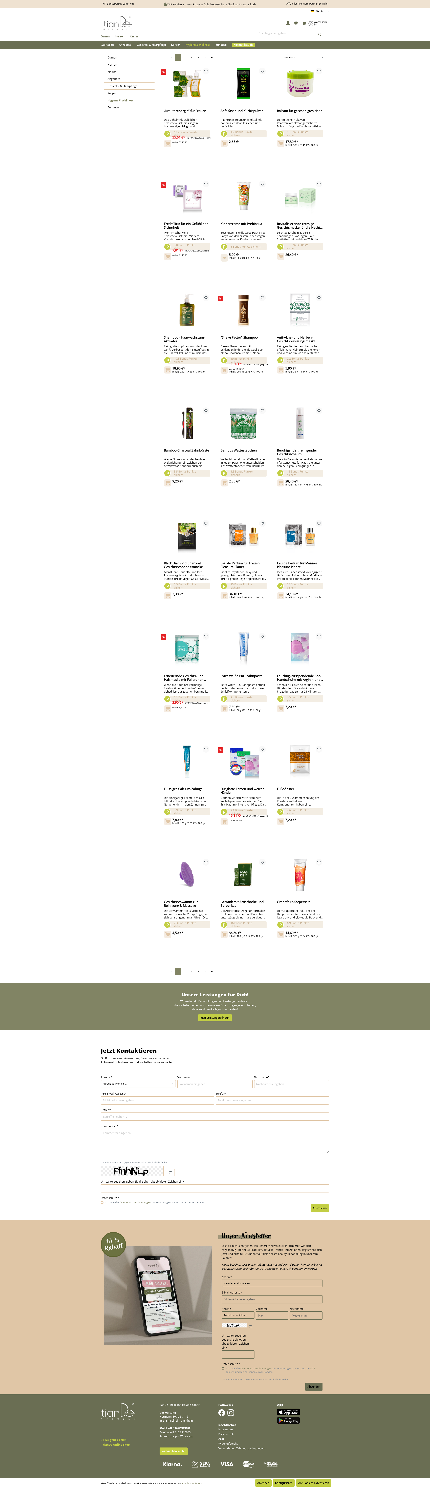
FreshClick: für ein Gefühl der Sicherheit (186, 225)
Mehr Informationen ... (192, 1482)
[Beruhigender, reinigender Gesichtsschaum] (300, 423)
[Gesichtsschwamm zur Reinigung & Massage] (187, 875)
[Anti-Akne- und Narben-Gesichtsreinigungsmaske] (300, 310)
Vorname (262, 1309)
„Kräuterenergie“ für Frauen (185, 111)
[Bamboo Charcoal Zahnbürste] (187, 423)
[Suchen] (321, 33)
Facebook (221, 1412)
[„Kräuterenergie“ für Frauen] (187, 84)
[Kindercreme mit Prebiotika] (244, 196)
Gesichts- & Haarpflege (122, 86)
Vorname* (184, 1077)
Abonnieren (313, 1387)
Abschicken (320, 1208)
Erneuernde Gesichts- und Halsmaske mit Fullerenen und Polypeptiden (184, 677)
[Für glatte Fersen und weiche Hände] (244, 762)
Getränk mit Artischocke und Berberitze (242, 903)
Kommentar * (109, 1126)
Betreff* (106, 1110)
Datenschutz (226, 1434)
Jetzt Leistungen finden (215, 1018)
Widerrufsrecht (228, 1443)
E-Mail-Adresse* (232, 1292)
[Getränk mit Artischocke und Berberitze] (244, 875)
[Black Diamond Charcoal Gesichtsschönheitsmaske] (187, 536)
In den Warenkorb (187, 145)
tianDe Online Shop (116, 1444)
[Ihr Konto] (288, 23)
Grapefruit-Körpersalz (293, 902)
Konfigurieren (284, 1483)
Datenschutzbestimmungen (135, 1202)
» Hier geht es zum (113, 1440)
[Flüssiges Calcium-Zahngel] (187, 762)
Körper (112, 93)
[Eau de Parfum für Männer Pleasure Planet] (300, 536)
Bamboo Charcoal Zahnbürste (186, 450)
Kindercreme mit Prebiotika (241, 224)
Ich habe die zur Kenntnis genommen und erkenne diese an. (155, 1202)
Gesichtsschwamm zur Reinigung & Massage (181, 903)
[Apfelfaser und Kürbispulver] (244, 84)
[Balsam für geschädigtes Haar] (300, 84)
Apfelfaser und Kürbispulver (242, 111)
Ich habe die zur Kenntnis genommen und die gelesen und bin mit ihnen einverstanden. (270, 1370)
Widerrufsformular (174, 1451)
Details (244, 255)
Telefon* (221, 1093)
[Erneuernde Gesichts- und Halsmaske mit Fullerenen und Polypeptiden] (187, 649)
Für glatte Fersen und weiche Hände (242, 790)
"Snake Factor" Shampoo (239, 338)
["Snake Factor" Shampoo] (244, 310)
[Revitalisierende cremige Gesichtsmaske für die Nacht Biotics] (300, 196)
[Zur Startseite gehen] (117, 23)
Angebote (114, 79)
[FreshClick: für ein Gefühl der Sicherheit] (187, 196)
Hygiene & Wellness (121, 100)
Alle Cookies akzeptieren (313, 1483)
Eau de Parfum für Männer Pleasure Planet (297, 565)
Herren (112, 64)
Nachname (297, 1309)
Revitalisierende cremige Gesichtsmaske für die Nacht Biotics (298, 225)
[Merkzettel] (296, 23)
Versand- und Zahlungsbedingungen (241, 1448)
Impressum (224, 1429)
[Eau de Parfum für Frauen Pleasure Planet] (244, 536)
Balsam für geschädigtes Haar (299, 111)
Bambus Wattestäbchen (239, 450)
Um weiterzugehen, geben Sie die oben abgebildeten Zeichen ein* (142, 1181)
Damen (112, 57)
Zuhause (113, 107)
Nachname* (261, 1077)
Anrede (226, 1309)
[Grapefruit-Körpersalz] (300, 875)
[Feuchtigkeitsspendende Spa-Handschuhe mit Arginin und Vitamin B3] (300, 649)
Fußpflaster (285, 789)
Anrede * (106, 1077)
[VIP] (263, 45)
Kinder (112, 72)
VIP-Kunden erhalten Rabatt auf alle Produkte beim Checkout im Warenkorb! (212, 4)
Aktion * (227, 1277)
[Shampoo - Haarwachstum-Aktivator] (187, 310)
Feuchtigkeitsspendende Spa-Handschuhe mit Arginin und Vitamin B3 (299, 677)
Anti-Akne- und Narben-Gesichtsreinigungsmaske (296, 339)
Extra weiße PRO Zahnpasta (242, 676)
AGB (312, 1368)
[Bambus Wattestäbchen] (244, 423)
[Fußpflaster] (300, 762)
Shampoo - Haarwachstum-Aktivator (184, 339)
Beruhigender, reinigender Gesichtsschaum (297, 452)
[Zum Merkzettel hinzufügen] (206, 71)
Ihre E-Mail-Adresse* (114, 1093)
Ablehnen (263, 1483)
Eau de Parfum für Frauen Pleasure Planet (240, 565)
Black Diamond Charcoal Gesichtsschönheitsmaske (183, 565)
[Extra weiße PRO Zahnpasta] (244, 649)
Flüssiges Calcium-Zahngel (183, 789)
